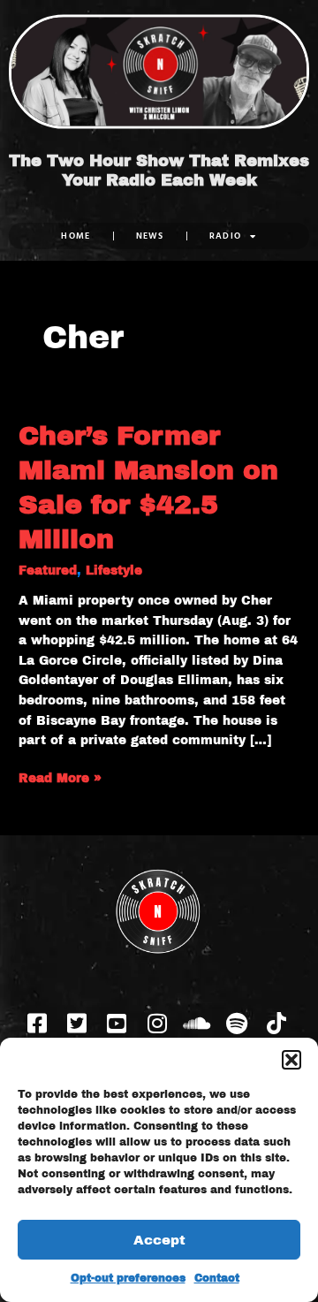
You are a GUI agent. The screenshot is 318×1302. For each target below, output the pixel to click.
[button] (291, 1060)
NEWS (150, 235)
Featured (48, 570)
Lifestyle (114, 570)
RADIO (225, 235)
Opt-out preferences (128, 1278)
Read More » (60, 777)
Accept (159, 1240)
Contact (216, 1278)
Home (75, 235)
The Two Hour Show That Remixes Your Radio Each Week (159, 170)
